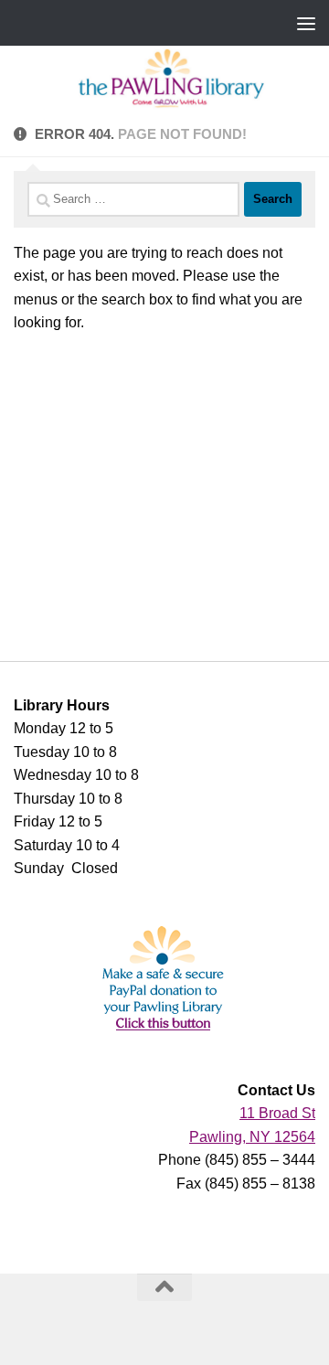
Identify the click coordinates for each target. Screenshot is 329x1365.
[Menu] (306, 23)
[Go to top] (164, 1287)
